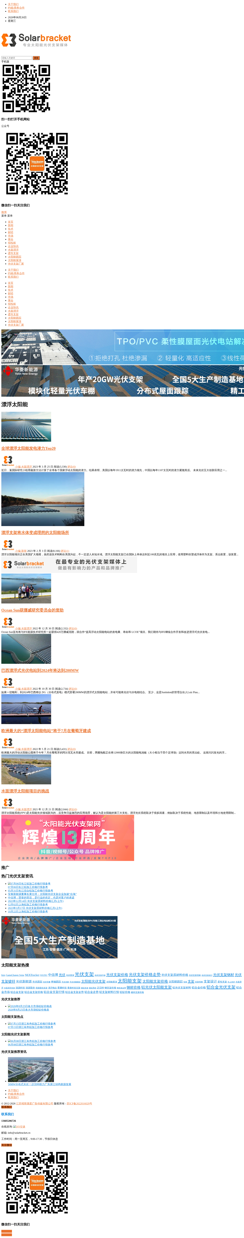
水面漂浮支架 (9, 988)
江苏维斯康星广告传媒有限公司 (34, 1103)
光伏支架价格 (117, 975)
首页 (10, 221)
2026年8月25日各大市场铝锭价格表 (28, 1009)
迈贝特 (100, 988)
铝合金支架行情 (54, 992)
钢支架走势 (121, 988)
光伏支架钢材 (223, 975)
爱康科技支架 (73, 988)
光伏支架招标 (195, 975)
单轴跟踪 (56, 981)
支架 (191, 981)
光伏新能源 (24, 981)
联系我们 (13, 11)
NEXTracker (32, 975)
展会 (10, 239)
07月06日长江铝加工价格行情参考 (28, 887)
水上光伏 (231, 982)
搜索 (36, 58)
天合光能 (65, 982)
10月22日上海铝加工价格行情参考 (28, 911)
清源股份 (30, 988)
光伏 (62, 975)
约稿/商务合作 (16, 7)
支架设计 (210, 981)
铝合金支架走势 (74, 992)
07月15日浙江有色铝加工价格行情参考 (30, 1027)
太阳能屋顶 (14, 260)
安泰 (185, 982)
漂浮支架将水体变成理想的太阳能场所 (35, 532)
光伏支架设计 (207, 975)
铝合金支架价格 (33, 992)
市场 (10, 235)
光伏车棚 (46, 982)
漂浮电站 (52, 988)
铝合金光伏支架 (221, 987)
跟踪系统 (92, 988)
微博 (4, 212)
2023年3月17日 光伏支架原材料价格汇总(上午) (35, 908)
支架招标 (199, 982)
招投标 (12, 242)
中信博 (53, 975)
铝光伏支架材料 (181, 987)
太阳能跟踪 (14, 256)
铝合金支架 (17, 992)
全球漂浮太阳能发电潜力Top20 (28, 448)
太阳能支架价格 (155, 981)
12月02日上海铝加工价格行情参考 (28, 904)
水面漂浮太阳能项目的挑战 (25, 791)
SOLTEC (43, 975)
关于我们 (13, 4)
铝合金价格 (199, 987)
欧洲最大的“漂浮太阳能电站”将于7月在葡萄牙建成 (46, 731)
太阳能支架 (130, 981)
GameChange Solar (15, 975)
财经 (10, 232)
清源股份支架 (41, 988)
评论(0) (71, 466)
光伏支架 (84, 974)
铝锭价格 (125, 992)
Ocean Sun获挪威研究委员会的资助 (32, 610)
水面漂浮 (13, 249)
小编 (18, 466)
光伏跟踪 (37, 981)
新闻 (10, 225)
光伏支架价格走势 (145, 974)
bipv (3, 975)
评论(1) (65, 550)
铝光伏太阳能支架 (156, 987)
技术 (10, 228)
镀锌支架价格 (137, 992)
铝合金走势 (91, 992)
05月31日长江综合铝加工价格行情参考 (30, 890)
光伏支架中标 (100, 975)
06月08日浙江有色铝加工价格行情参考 (30, 1044)
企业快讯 (13, 246)
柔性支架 (13, 253)
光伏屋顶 (70, 975)
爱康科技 (62, 987)
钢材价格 (134, 987)
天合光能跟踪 (75, 982)
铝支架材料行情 (109, 992)
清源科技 (20, 987)
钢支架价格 (110, 988)
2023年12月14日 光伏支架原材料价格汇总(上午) (35, 901)
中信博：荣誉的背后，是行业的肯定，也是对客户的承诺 (41, 897)
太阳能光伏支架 (93, 981)
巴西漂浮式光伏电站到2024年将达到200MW (40, 670)
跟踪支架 (84, 988)
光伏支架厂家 (16, 263)
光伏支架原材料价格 (174, 975)
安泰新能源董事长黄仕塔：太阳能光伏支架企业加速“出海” (42, 894)
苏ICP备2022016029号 (79, 1103)
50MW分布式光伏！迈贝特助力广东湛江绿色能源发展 (39, 1084)
